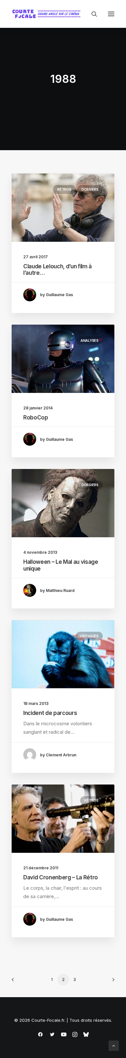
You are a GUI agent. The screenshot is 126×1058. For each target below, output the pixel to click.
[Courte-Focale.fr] (48, 14)
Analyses (89, 340)
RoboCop (35, 417)
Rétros (64, 189)
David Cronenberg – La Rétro (60, 877)
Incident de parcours (50, 713)
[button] (111, 14)
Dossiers (90, 189)
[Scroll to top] (114, 1045)
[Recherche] (91, 14)
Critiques (89, 636)
